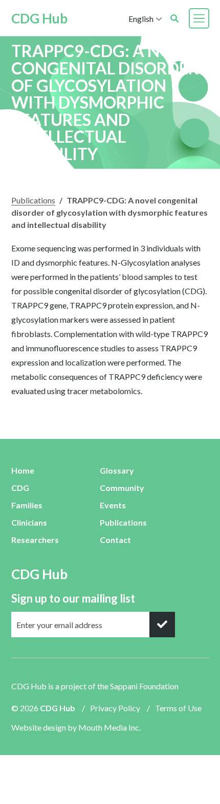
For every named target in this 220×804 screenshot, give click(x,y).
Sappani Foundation (144, 686)
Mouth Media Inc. (109, 727)
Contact (115, 539)
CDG (20, 487)
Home (22, 470)
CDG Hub (39, 18)
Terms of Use (178, 708)
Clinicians (29, 522)
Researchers (35, 539)
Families (26, 505)
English (140, 18)
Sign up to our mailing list (73, 598)
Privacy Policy (115, 708)
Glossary (117, 470)
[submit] (162, 624)
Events (113, 505)
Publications (33, 200)
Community (122, 487)
